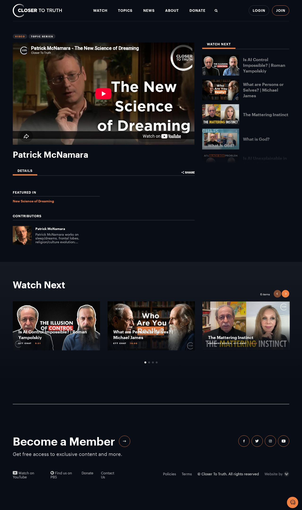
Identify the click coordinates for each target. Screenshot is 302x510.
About (172, 10)
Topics (125, 10)
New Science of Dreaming (33, 201)
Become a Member (64, 441)
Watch (100, 10)
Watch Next (219, 44)
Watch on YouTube (23, 475)
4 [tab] (157, 362)
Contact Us (107, 475)
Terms (187, 474)
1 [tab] (145, 362)
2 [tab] (149, 362)
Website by (273, 474)
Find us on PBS (61, 475)
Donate (197, 10)
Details (25, 171)
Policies (169, 474)
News (149, 10)
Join (280, 10)
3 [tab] (153, 362)
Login (259, 10)
